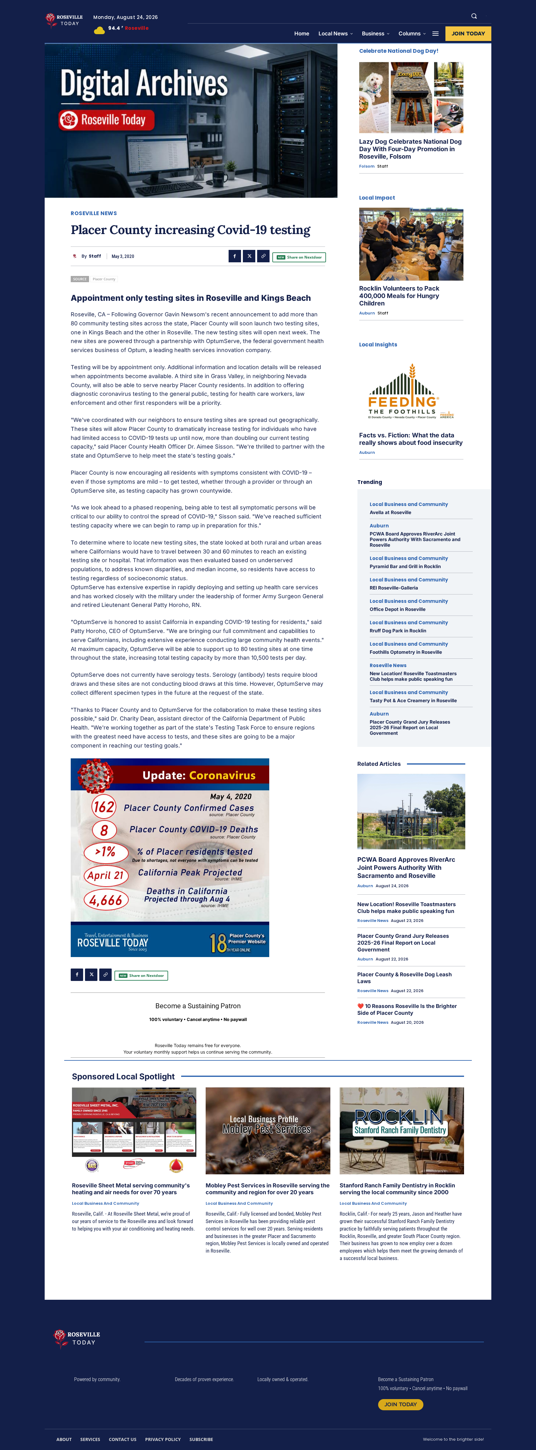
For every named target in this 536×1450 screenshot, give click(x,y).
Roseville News (94, 213)
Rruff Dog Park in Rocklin (398, 631)
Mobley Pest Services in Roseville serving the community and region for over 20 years (268, 1188)
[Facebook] (235, 256)
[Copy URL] (263, 256)
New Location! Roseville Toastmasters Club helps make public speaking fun (413, 676)
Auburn (367, 313)
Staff (95, 256)
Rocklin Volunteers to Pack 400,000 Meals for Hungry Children (399, 296)
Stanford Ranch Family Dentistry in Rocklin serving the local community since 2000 (397, 1188)
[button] (474, 15)
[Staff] (76, 256)
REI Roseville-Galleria (394, 588)
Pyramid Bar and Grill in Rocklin (405, 566)
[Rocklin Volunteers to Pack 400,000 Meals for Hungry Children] (411, 244)
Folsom (367, 166)
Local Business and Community (409, 504)
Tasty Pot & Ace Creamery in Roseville (413, 700)
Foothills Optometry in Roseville (406, 652)
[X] (249, 256)
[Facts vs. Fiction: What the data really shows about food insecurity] (411, 391)
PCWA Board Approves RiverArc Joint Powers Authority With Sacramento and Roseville (415, 539)
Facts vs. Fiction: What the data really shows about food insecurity (411, 438)
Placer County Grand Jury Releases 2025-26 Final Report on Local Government (410, 727)
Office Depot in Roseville (398, 609)
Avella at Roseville (390, 512)
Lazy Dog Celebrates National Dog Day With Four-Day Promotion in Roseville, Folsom (410, 149)
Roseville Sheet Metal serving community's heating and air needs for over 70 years (131, 1188)
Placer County (104, 279)
